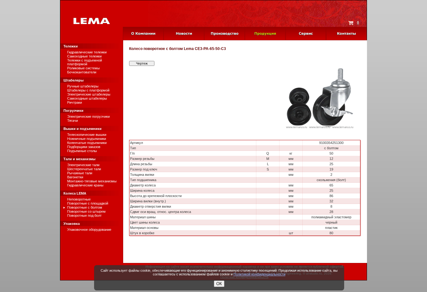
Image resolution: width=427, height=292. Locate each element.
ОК (219, 283)
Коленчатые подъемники (87, 143)
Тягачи (72, 120)
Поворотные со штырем (86, 211)
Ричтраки (74, 102)
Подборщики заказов (83, 147)
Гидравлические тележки (87, 52)
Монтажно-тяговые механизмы (92, 181)
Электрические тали (83, 165)
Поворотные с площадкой (87, 203)
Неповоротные (79, 199)
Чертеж (142, 63)
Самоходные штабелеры (87, 98)
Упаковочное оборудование (89, 229)
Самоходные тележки (84, 56)
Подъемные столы (82, 151)
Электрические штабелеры (88, 94)
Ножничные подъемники (86, 139)
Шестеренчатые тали (84, 169)
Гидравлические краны (85, 185)
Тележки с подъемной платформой (84, 62)
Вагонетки (75, 177)
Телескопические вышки (86, 134)
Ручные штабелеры (82, 86)
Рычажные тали (79, 173)
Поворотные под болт (84, 215)
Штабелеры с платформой (88, 90)
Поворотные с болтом (84, 207)
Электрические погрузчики (88, 116)
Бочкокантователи (81, 72)
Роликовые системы (83, 68)
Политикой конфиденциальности (259, 274)
